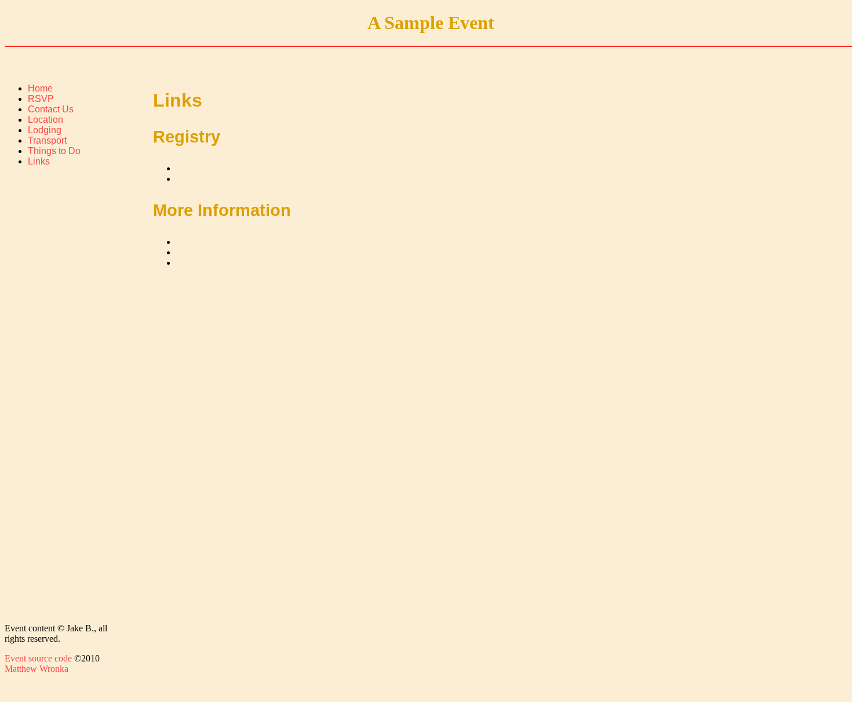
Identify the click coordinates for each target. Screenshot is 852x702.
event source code (38, 658)
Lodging (44, 130)
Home (40, 88)
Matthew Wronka (36, 669)
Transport (47, 140)
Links (39, 161)
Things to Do (54, 151)
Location (45, 120)
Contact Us (51, 109)
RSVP (41, 99)
